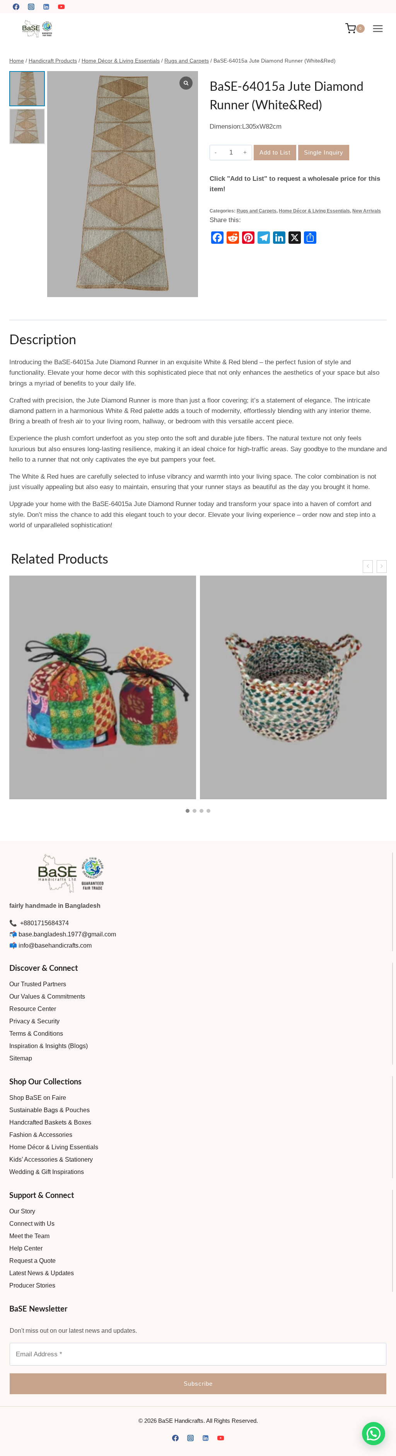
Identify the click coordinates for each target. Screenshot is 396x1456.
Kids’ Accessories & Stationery (51, 1159)
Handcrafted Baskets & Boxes (50, 1122)
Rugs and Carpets (257, 211)
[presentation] (368, 566)
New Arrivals (366, 211)
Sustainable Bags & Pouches (49, 1110)
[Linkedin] (46, 6)
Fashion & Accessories (40, 1135)
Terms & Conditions (36, 1033)
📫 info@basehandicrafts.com (50, 945)
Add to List (274, 152)
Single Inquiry (323, 152)
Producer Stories (32, 1285)
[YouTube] (61, 6)
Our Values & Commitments (47, 996)
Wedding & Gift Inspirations (46, 1172)
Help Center (26, 1248)
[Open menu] (378, 28)
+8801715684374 (44, 923)
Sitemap (20, 1058)
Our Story (22, 1211)
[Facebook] (15, 6)
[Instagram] (31, 6)
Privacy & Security (34, 1021)
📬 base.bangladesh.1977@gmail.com (62, 934)
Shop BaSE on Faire (37, 1097)
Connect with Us (32, 1223)
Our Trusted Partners (37, 984)
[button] (187, 810)
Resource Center (32, 1009)
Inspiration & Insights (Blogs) (48, 1046)
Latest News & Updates (41, 1273)
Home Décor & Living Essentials (314, 211)
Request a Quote (32, 1260)
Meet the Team (29, 1236)
